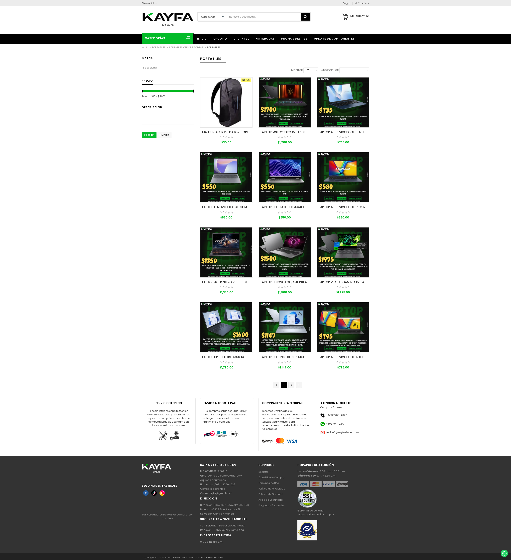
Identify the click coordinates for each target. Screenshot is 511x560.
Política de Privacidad (271, 488)
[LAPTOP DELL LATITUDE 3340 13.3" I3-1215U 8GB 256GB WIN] (285, 177)
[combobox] (168, 68)
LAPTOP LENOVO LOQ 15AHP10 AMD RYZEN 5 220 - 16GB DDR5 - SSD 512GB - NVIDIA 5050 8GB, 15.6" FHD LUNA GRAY (285, 282)
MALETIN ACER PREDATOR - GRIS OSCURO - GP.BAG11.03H (227, 132)
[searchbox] (168, 68)
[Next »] (299, 385)
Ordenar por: (330, 70)
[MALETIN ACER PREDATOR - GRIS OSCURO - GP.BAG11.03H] (226, 102)
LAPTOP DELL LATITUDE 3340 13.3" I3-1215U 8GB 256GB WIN (285, 207)
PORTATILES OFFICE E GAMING (186, 47)
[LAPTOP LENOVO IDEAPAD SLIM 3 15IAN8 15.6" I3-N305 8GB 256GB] (226, 177)
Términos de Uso (268, 483)
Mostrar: (297, 70)
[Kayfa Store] (168, 19)
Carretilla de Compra (271, 477)
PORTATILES (158, 47)
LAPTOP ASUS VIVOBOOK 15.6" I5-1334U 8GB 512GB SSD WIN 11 (344, 132)
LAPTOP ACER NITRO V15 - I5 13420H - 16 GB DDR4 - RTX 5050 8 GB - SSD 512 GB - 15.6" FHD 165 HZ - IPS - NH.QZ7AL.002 (227, 282)
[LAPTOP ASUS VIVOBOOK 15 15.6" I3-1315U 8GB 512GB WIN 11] (343, 177)
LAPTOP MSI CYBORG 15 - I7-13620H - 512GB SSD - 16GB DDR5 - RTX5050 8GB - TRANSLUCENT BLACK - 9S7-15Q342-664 (285, 132)
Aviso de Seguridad (270, 499)
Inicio (145, 47)
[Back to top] (504, 545)
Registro (263, 472)
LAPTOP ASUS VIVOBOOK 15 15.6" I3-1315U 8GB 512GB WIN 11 (344, 207)
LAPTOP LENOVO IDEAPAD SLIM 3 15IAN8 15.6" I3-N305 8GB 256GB (227, 207)
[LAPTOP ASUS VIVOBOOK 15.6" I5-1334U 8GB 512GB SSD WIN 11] (343, 102)
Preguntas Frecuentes (271, 505)
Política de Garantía (270, 494)
